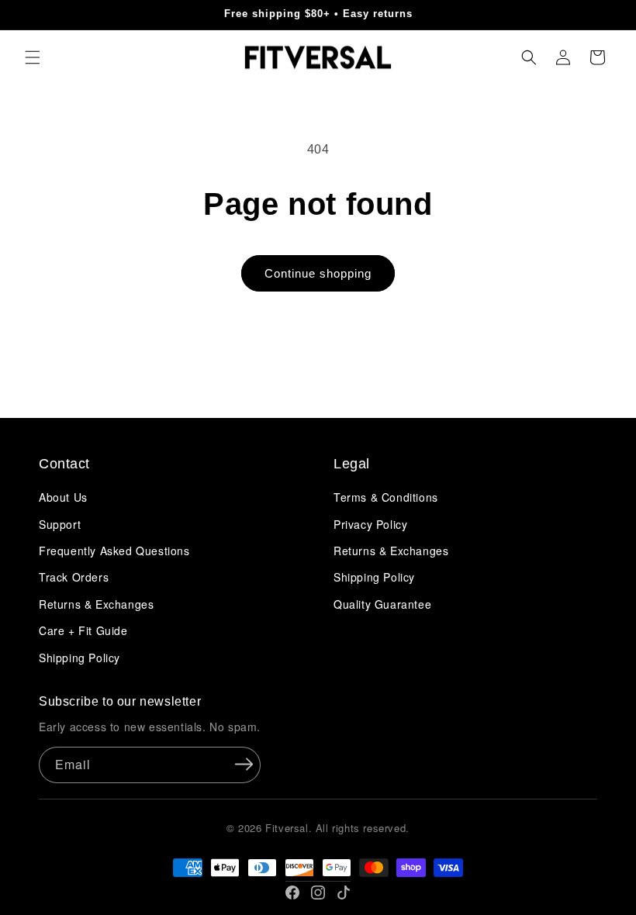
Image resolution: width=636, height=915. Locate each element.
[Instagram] (318, 892)
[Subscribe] (243, 764)
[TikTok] (344, 892)
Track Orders (74, 577)
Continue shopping (318, 273)
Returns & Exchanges (96, 604)
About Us (63, 497)
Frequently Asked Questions (114, 550)
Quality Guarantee (382, 604)
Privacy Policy (370, 524)
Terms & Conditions (386, 497)
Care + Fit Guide (83, 630)
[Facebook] (292, 892)
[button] (33, 57)
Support (60, 524)
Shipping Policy (79, 657)
